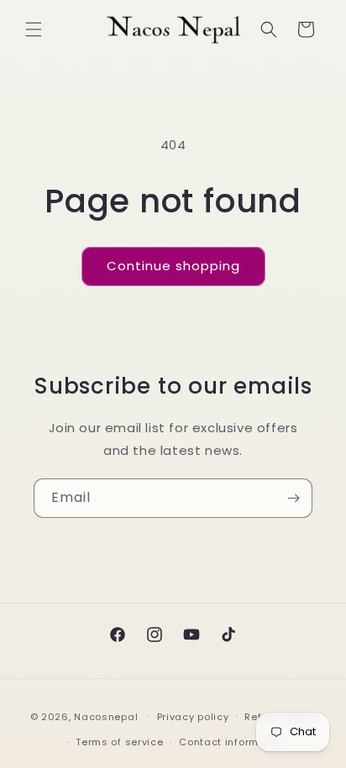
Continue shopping (173, 265)
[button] (33, 29)
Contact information (232, 742)
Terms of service (119, 742)
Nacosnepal (106, 716)
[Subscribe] (293, 498)
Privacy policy (193, 717)
